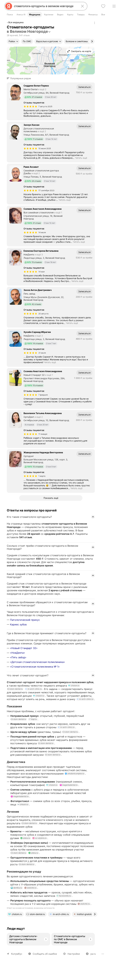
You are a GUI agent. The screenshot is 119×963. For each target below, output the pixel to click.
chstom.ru (75, 685)
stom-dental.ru (16, 689)
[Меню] (114, 6)
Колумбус (16, 953)
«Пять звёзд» (18, 657)
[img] (30, 106)
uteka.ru (26, 838)
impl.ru (34, 719)
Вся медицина (16, 22)
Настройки (74, 953)
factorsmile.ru (65, 896)
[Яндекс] (8, 6)
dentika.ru (17, 888)
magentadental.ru (69, 785)
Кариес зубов (18, 624)
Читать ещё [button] (81, 158)
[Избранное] (103, 6)
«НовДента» (17, 652)
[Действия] (94, 23)
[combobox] (45, 6)
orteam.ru (24, 804)
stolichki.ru (31, 888)
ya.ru (93, 953)
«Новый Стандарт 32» (23, 648)
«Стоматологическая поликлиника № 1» (35, 666)
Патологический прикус (25, 619)
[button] (20, 78)
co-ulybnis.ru (40, 838)
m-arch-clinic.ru (35, 689)
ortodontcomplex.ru (75, 773)
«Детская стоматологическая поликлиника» (37, 662)
